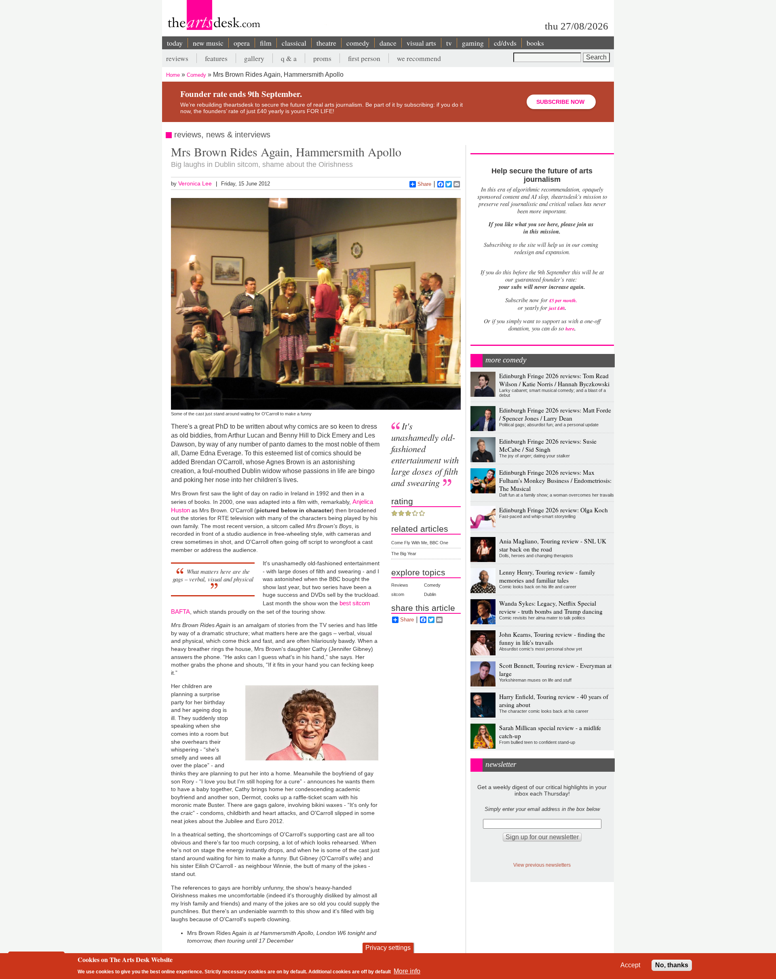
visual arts (421, 43)
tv (449, 43)
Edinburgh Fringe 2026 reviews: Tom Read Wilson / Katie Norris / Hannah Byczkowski (554, 380)
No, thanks (671, 965)
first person (364, 58)
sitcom (397, 594)
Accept (630, 965)
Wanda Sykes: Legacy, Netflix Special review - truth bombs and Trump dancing (551, 607)
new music (208, 43)
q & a (289, 58)
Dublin (430, 594)
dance (388, 43)
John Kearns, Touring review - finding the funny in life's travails (552, 638)
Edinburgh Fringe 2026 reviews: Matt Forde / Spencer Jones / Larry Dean (555, 414)
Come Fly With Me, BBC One (419, 542)
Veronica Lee (195, 183)
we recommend (419, 58)
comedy (357, 43)
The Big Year (403, 553)
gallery (254, 58)
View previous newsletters (542, 864)
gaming (473, 43)
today (175, 43)
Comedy (196, 75)
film (266, 43)
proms (322, 58)
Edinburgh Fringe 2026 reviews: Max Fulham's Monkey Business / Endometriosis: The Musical (555, 480)
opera (242, 43)
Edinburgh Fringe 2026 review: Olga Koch (553, 510)
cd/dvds (505, 43)
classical (294, 43)
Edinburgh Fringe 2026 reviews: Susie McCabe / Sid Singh (548, 445)
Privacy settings (388, 947)
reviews (177, 58)
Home (173, 75)
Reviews (399, 585)
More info (407, 971)
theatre (326, 43)
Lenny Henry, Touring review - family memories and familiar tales (547, 576)
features (216, 58)
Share (424, 184)
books (535, 43)
